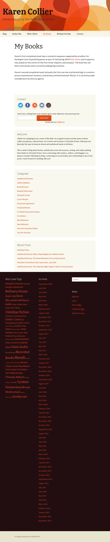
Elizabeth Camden (23, 323)
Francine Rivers (9, 326)
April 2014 (42, 500)
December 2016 (45, 367)
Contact (80, 34)
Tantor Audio (11, 369)
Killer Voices (75, 59)
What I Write (32, 34)
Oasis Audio (19, 347)
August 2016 (43, 383)
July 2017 (42, 338)
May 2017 (42, 346)
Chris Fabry (15, 307)
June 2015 (43, 442)
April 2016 (42, 400)
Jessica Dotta (18, 333)
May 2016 (42, 396)
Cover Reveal (22, 199)
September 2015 (45, 429)
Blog (5, 34)
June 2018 (43, 292)
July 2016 (42, 388)
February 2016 (44, 408)
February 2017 (44, 359)
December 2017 (45, 317)
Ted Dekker (22, 369)
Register (75, 296)
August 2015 (43, 433)
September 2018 (45, 284)
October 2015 (44, 425)
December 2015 (45, 417)
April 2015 (42, 450)
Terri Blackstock (14, 372)
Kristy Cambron (12, 342)
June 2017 (43, 342)
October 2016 (44, 375)
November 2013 (45, 520)
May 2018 (42, 296)
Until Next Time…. (24, 250)
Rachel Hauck (10, 352)
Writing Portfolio (64, 34)
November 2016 (45, 371)
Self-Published (15, 363)
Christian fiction (17, 312)
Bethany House (16, 291)
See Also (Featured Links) (27, 228)
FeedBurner (60, 122)
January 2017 (44, 363)
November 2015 (45, 421)
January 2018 (44, 313)
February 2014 (44, 508)
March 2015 (43, 454)
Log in (74, 301)
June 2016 (43, 392)
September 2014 (45, 479)
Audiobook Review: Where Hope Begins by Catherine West (40, 254)
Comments (78, 309)
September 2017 (45, 329)
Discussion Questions (25, 203)
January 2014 (44, 512)
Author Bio (16, 34)
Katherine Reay (9, 339)
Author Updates (23, 183)
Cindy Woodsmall (19, 316)
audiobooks (17, 287)
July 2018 (42, 288)
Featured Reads (23, 207)
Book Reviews (23, 187)
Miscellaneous (23, 220)
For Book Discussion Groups (28, 212)
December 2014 (45, 467)
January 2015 (44, 462)
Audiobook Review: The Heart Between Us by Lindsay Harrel (41, 258)
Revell (20, 357)
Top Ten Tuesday (23, 232)
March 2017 (43, 354)
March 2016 (43, 404)
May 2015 (42, 446)
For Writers (21, 216)
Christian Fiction (23, 195)
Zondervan (19, 396)
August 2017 (43, 334)
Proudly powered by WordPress (27, 536)
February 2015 (44, 458)
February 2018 (44, 309)
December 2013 (45, 516)
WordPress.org (78, 313)
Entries (76, 305)
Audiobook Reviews (25, 178)
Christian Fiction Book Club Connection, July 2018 (36, 262)
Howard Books (16, 329)
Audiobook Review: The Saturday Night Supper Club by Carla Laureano (45, 266)
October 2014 (44, 475)
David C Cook (12, 319)
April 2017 (42, 350)
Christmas (9, 316)
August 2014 (43, 483)
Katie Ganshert (22, 339)
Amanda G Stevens (14, 283)
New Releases (23, 224)
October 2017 (44, 325)
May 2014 (42, 496)
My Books (47, 34)
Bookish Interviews (24, 191)
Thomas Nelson (15, 377)
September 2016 (45, 379)
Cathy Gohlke (17, 304)
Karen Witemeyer (19, 336)
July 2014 (42, 487)
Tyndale (14, 382)
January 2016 (44, 413)
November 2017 (45, 321)
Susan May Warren (21, 366)
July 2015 (42, 437)
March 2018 (43, 305)
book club (10, 296)
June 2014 (43, 491)
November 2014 (45, 471)
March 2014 (43, 504)
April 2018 (42, 300)
